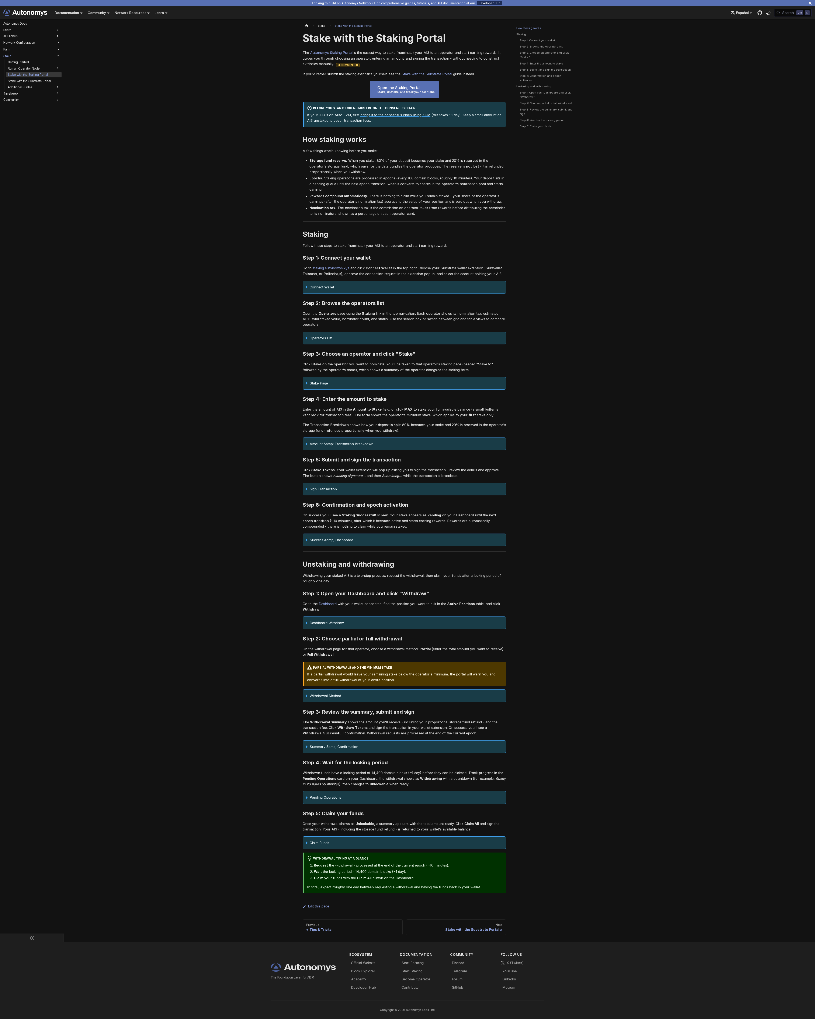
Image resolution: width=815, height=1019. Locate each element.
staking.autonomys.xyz (331, 268)
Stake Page (319, 383)
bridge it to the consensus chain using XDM (395, 115)
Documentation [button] (67, 13)
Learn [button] (159, 13)
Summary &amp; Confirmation (334, 747)
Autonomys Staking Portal (331, 52)
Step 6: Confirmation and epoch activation (540, 78)
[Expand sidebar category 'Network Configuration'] (58, 43)
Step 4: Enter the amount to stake (541, 63)
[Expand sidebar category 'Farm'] (58, 49)
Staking (521, 34)
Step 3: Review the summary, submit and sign (546, 112)
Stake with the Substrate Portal (427, 74)
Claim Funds (319, 843)
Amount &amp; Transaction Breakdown (341, 444)
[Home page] (307, 25)
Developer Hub (489, 3)
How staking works (528, 28)
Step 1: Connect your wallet (537, 40)
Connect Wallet (322, 287)
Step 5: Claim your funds (536, 126)
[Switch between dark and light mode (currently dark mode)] (768, 12)
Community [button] (97, 13)
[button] (32, 30)
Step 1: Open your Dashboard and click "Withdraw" (545, 95)
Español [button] (742, 13)
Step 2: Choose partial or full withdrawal (546, 103)
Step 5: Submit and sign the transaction (545, 69)
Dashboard (328, 604)
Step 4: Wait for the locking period (542, 120)
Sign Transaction (323, 489)
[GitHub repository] (760, 12)
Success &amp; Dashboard (331, 540)
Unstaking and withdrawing (533, 86)
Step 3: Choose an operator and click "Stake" (544, 55)
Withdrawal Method (325, 696)
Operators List (321, 338)
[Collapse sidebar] (32, 938)
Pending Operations (325, 797)
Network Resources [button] (130, 13)
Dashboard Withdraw (327, 623)
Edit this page (318, 906)
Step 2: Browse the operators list (541, 46)
